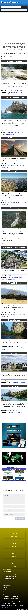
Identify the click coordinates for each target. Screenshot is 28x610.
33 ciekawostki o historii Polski (10, 596)
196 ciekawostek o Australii (10, 578)
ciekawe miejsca (10, 50)
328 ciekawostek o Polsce (9, 571)
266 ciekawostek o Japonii (9, 574)
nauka (4, 589)
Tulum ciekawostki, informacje (18, 382)
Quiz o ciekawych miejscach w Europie (12, 600)
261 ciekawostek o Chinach (9, 576)
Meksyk (16, 50)
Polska (5, 587)
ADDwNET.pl (4, 607)
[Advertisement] (14, 28)
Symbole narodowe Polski (9, 603)
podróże (5, 591)
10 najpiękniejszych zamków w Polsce (12, 601)
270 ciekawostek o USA (8, 573)
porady (5, 583)
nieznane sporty (7, 585)
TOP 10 (20, 50)
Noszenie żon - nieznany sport (10, 598)
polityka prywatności (22, 609)
